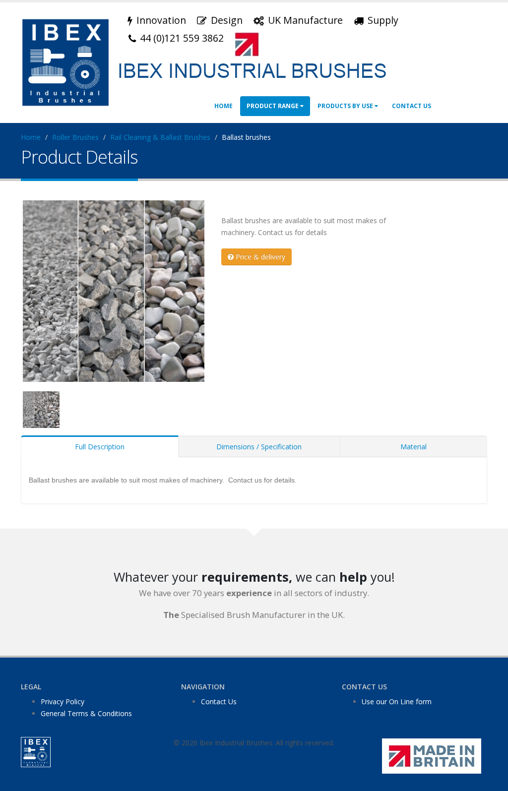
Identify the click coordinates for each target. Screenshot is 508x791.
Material (413, 446)
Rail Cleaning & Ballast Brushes (160, 137)
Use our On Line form (397, 701)
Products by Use (346, 106)
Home (223, 106)
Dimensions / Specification (259, 446)
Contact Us (411, 106)
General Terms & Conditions (86, 713)
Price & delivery (259, 256)
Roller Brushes (75, 137)
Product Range (273, 106)
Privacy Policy (62, 701)
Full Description (100, 446)
